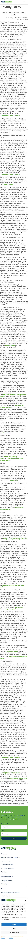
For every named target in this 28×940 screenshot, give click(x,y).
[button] (26, 901)
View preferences (14, 932)
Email (2, 830)
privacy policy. (13, 819)
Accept (14, 924)
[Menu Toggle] (24, 2)
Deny (14, 928)
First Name (4, 824)
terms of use (4, 819)
